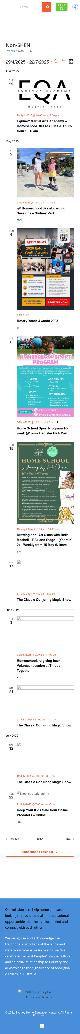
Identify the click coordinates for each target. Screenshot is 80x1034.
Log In (61, 7)
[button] (8, 7)
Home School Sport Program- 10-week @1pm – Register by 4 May (42, 430)
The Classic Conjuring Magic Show (44, 599)
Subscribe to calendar (37, 852)
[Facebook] (75, 7)
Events (10, 51)
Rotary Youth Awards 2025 (37, 320)
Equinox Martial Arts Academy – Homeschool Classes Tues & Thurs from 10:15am (44, 126)
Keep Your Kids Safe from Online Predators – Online (42, 812)
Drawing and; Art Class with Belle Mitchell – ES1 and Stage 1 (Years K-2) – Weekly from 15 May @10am (45, 539)
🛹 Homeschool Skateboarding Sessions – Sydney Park (41, 210)
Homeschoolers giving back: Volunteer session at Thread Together (39, 665)
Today (40, 838)
